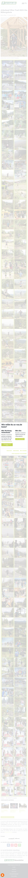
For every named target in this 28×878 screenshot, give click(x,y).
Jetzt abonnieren (20, 439)
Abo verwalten (23, 450)
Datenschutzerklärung (6, 441)
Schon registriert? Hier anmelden (19, 453)
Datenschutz (16, 450)
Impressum (9, 450)
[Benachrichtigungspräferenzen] (2, 875)
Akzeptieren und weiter (7, 445)
